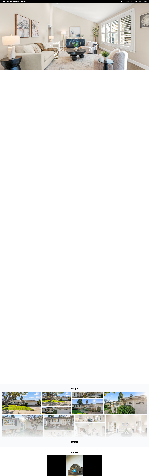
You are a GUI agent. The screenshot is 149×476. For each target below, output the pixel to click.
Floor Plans (134, 1)
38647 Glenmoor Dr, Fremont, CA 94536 (14, 1)
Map (140, 1)
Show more (74, 442)
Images (122, 1)
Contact (145, 1)
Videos (127, 1)
